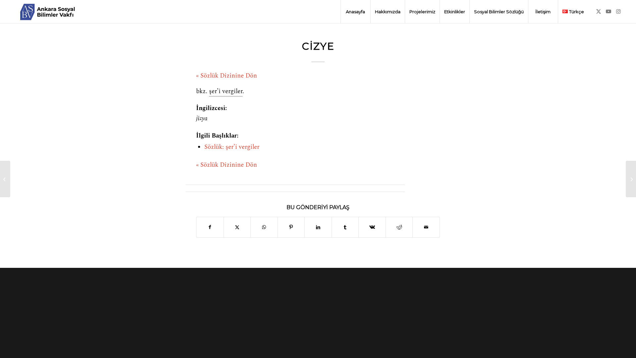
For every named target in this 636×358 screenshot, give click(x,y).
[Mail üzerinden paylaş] (426, 227)
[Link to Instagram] (618, 11)
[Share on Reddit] (399, 227)
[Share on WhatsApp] (264, 227)
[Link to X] (599, 11)
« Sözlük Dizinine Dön (226, 76)
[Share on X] (237, 227)
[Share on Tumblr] (345, 227)
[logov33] (47, 11)
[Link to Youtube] (608, 11)
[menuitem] (355, 11)
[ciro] (5, 179)
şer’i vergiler (225, 91)
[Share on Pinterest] (291, 227)
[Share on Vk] (372, 227)
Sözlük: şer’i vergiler (231, 147)
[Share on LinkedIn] (318, 227)
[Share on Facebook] (210, 227)
